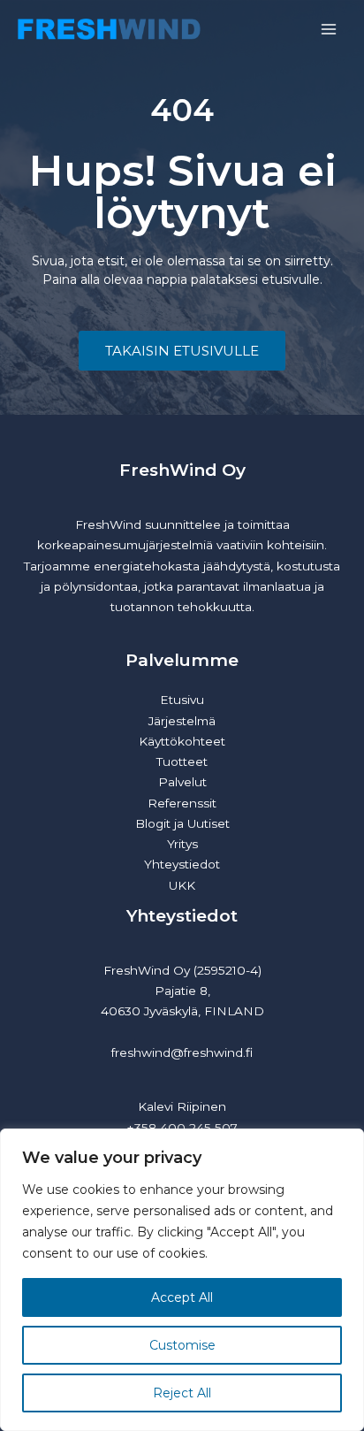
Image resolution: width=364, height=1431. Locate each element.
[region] (182, 1280)
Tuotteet (182, 761)
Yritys (182, 844)
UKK (182, 885)
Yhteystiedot (182, 864)
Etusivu (182, 700)
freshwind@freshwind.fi (182, 1052)
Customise (182, 1345)
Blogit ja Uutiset (182, 823)
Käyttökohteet (182, 741)
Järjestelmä (182, 721)
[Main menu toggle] (329, 29)
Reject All (182, 1393)
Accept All (182, 1297)
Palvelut (182, 782)
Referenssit (182, 803)
